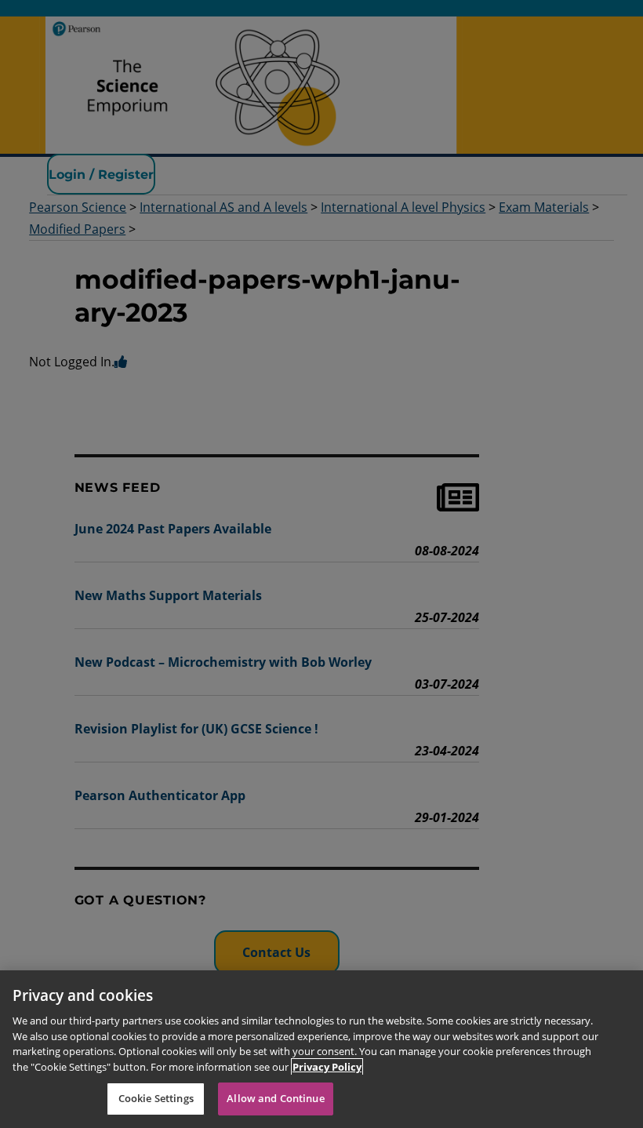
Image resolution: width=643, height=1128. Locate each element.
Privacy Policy (326, 1067)
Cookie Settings (156, 1098)
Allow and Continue (275, 1098)
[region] (321, 1049)
